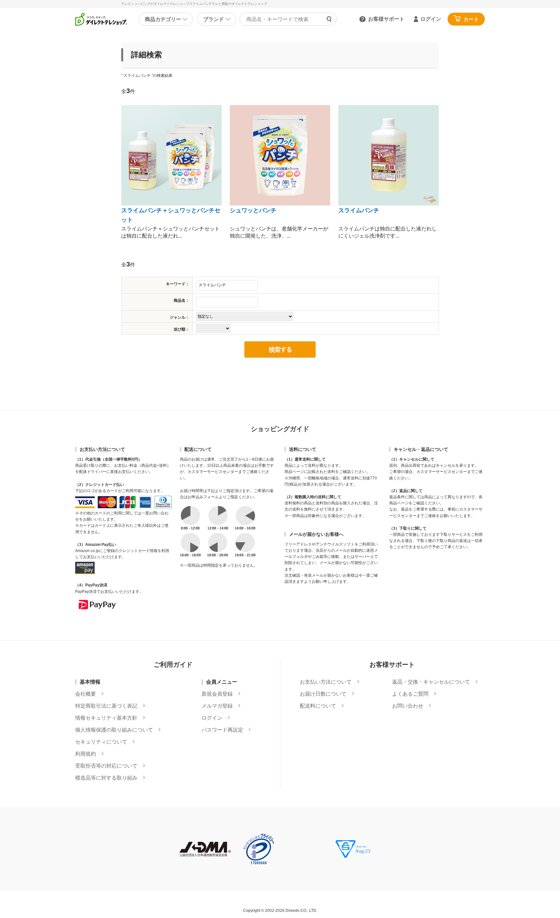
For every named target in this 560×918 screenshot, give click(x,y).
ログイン (430, 19)
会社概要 (85, 694)
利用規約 (85, 754)
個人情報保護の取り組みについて (114, 730)
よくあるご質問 (410, 694)
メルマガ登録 (217, 706)
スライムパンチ (358, 210)
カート (471, 19)
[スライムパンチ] (388, 155)
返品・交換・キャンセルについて (431, 682)
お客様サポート (386, 19)
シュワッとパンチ (253, 210)
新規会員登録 (217, 694)
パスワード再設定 (222, 730)
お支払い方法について (326, 682)
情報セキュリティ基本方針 (106, 718)
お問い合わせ (407, 706)
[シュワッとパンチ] (280, 155)
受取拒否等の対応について (106, 766)
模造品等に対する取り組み (106, 778)
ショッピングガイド (280, 428)
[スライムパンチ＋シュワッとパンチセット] (171, 155)
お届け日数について (323, 694)
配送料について (318, 706)
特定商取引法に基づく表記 (106, 706)
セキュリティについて (101, 742)
